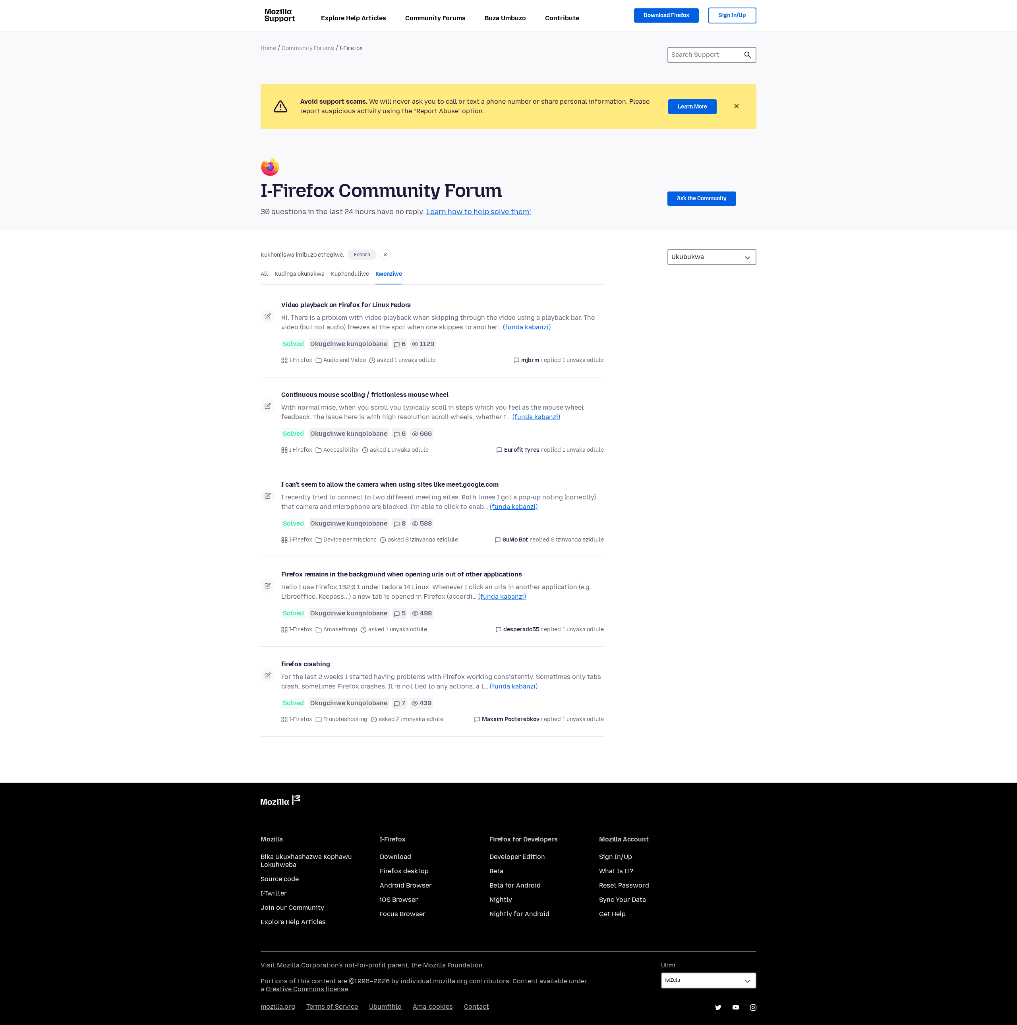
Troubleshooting (345, 719)
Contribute (562, 18)
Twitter (718, 1007)
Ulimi (668, 965)
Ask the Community (702, 198)
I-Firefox (300, 360)
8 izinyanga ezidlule (577, 539)
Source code (280, 879)
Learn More (692, 106)
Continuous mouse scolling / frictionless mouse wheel (365, 394)
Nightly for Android (519, 914)
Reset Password (624, 885)
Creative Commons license (307, 989)
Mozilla (280, 801)
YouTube (736, 1007)
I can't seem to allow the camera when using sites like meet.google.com (390, 484)
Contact (476, 1006)
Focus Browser (402, 914)
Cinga (747, 54)
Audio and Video (344, 360)
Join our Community (292, 907)
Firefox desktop (404, 871)
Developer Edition (517, 857)
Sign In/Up (732, 15)
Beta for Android (515, 885)
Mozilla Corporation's (310, 965)
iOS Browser (399, 899)
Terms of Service (332, 1006)
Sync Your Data (622, 899)
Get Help (612, 914)
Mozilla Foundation (453, 965)
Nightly (500, 899)
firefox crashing (305, 664)
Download (395, 857)
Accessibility (341, 450)
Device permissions (350, 539)
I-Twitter (274, 893)
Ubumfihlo (385, 1006)
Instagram (753, 1007)
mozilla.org (278, 1006)
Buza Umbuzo (505, 18)
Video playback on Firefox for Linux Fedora (346, 305)
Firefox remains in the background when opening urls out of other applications (401, 574)
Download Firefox (666, 15)
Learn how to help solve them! (478, 211)
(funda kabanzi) (527, 327)
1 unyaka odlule (583, 360)
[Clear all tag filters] (385, 254)
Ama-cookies (433, 1006)
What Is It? (616, 871)
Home (268, 48)
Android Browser (406, 885)
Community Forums (435, 18)
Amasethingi (340, 629)
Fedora (362, 254)
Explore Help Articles (353, 18)
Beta (496, 871)
